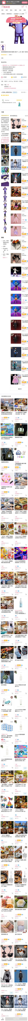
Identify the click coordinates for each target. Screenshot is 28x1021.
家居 (25, 10)
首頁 (7, 10)
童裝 (16, 10)
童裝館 (3, 13)
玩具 (20, 10)
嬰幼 (11, 10)
